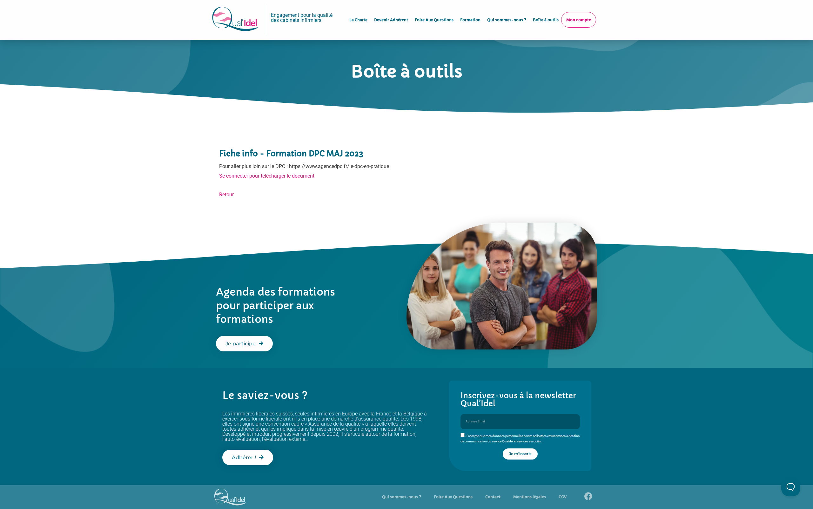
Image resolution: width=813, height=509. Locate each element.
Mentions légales (529, 496)
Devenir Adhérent (391, 19)
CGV (563, 496)
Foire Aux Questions (434, 19)
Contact (493, 496)
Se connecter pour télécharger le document (266, 176)
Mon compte (578, 19)
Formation (470, 19)
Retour (226, 195)
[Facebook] (588, 496)
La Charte (358, 19)
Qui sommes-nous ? (506, 19)
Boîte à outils (546, 19)
